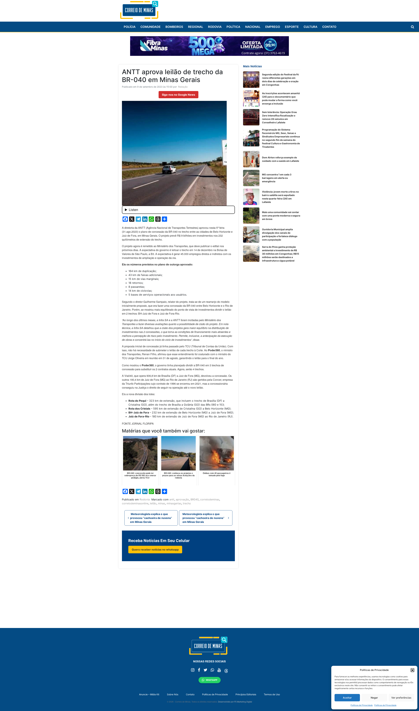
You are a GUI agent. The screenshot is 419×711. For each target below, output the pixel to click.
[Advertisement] (240, 9)
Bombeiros (174, 26)
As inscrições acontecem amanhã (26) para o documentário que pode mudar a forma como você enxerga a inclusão (281, 98)
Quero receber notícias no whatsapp (155, 549)
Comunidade (150, 26)
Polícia (130, 26)
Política (233, 26)
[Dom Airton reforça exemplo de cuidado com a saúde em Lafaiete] (251, 159)
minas (161, 503)
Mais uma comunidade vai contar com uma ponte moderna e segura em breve (281, 215)
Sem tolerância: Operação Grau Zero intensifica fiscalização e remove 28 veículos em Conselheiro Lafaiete (279, 117)
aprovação (182, 499)
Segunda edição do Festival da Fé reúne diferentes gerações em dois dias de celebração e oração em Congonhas (280, 79)
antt (171, 499)
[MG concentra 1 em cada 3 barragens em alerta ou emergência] (251, 178)
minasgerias (174, 503)
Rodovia (215, 26)
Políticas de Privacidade (362, 705)
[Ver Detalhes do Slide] (209, 46)
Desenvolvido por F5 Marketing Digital (235, 701)
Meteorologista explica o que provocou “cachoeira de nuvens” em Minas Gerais (151, 518)
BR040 (195, 499)
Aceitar (347, 697)
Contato (329, 26)
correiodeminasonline (135, 503)
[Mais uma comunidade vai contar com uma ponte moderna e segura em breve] (251, 215)
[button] (412, 670)
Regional (195, 26)
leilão (153, 503)
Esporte (292, 26)
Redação (183, 86)
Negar (374, 697)
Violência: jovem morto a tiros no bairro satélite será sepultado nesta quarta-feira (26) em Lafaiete (280, 196)
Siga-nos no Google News (178, 94)
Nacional (252, 26)
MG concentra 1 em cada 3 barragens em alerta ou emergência (276, 178)
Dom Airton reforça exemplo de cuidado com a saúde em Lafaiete (280, 159)
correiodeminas (209, 499)
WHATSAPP (211, 680)
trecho (187, 503)
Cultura (310, 26)
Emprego (272, 26)
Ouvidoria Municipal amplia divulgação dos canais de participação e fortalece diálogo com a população (279, 234)
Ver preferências (401, 697)
